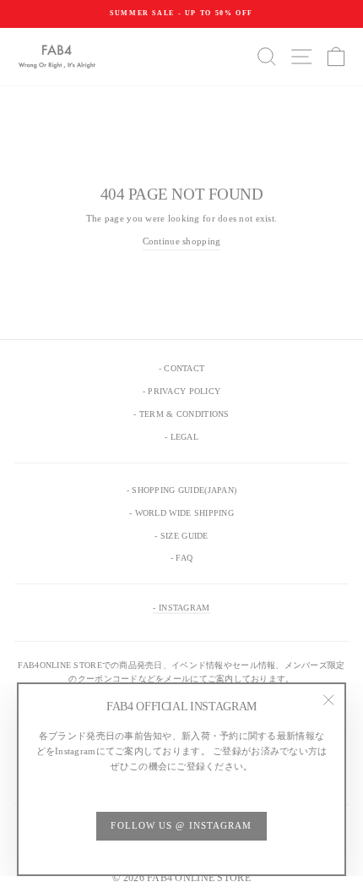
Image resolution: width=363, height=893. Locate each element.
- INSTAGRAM (181, 607)
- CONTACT (181, 368)
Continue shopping (182, 241)
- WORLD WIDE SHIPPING (181, 513)
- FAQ (181, 557)
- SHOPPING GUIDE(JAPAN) (181, 490)
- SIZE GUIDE (181, 535)
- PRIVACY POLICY (181, 391)
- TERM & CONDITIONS (181, 414)
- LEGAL (181, 436)
